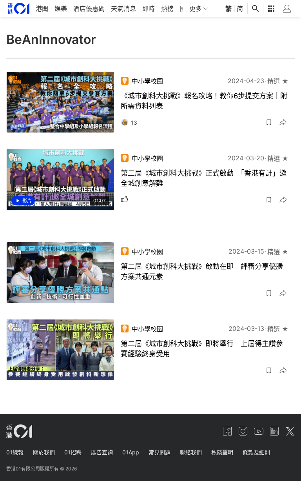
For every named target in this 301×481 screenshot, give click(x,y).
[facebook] (227, 431)
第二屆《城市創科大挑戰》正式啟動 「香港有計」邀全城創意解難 (203, 178)
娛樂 (60, 9)
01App (130, 452)
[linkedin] (274, 431)
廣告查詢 (102, 452)
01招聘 (73, 452)
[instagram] (243, 431)
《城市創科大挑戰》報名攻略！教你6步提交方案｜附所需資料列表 (204, 101)
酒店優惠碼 (89, 9)
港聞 (42, 9)
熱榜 (167, 9)
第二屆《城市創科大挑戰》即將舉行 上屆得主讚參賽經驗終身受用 (202, 348)
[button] (268, 122)
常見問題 (159, 452)
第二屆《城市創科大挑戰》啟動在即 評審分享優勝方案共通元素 (202, 271)
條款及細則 (256, 452)
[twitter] (290, 431)
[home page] (18, 8)
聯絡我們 (191, 452)
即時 (148, 9)
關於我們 (44, 452)
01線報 (15, 452)
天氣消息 (123, 9)
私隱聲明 (222, 452)
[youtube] (258, 431)
